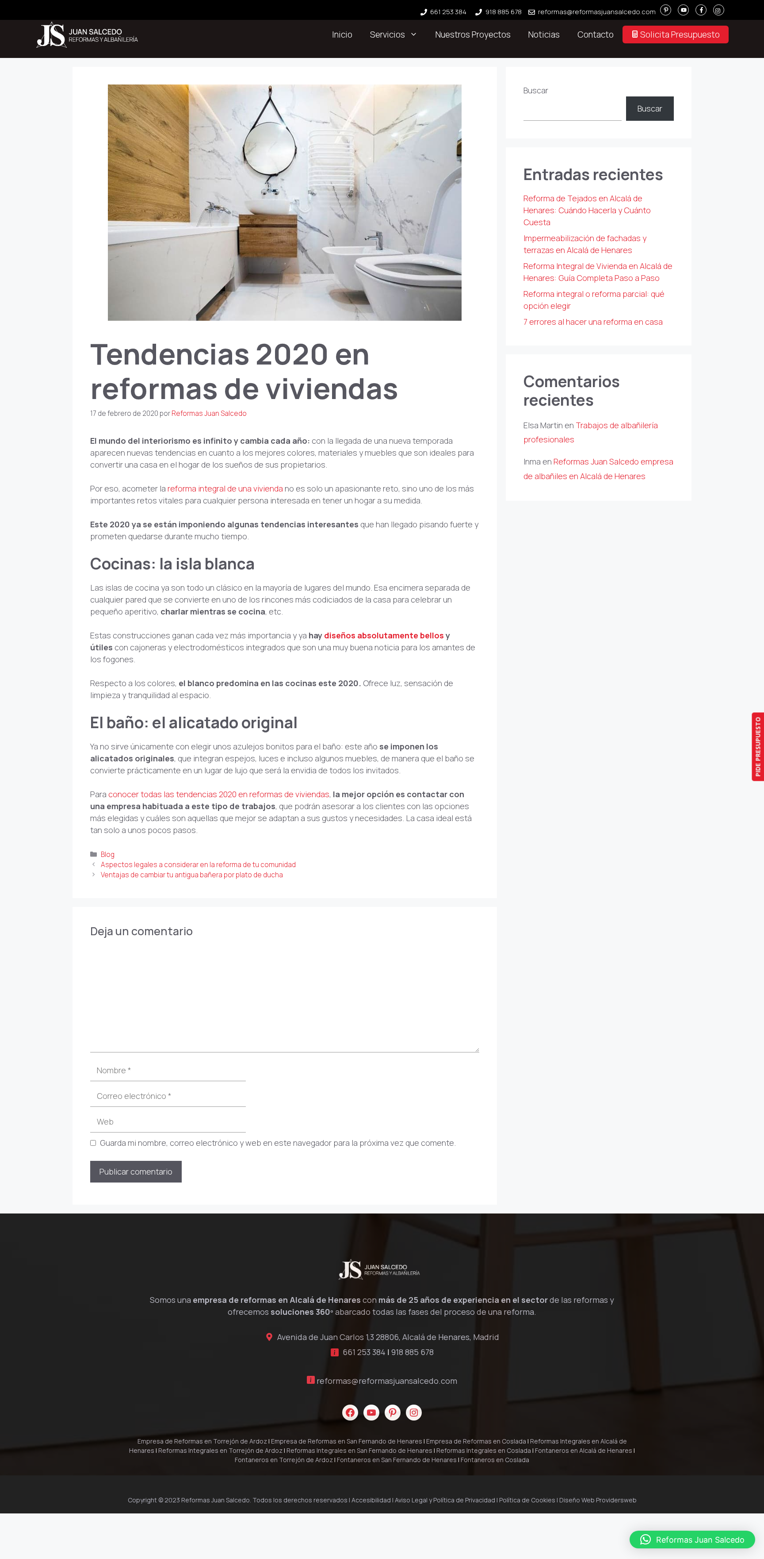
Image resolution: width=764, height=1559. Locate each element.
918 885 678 (503, 11)
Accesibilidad (371, 1500)
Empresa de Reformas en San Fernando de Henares (346, 1441)
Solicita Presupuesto (679, 34)
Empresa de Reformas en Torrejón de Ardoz (202, 1441)
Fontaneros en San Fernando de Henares (397, 1459)
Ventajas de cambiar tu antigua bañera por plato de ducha (192, 874)
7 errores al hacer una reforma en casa (593, 321)
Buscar (535, 90)
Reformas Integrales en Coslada (483, 1450)
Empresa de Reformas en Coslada (476, 1441)
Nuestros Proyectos (473, 34)
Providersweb (616, 1500)
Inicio (342, 34)
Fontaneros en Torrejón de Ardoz (284, 1459)
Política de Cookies (527, 1500)
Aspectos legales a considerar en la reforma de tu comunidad (198, 864)
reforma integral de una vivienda (225, 488)
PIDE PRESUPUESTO (757, 746)
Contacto (595, 34)
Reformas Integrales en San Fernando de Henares (359, 1450)
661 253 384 (448, 11)
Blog (108, 854)
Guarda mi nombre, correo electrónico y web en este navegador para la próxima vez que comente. (278, 1142)
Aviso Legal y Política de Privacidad (445, 1500)
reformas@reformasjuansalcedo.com (597, 11)
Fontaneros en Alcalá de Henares (583, 1450)
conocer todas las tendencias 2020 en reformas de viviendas (218, 794)
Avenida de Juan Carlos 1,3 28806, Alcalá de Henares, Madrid (388, 1337)
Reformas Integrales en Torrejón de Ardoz (220, 1450)
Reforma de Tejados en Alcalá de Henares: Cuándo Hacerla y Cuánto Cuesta (587, 210)
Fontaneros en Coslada (495, 1459)
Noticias (544, 34)
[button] (692, 1539)
